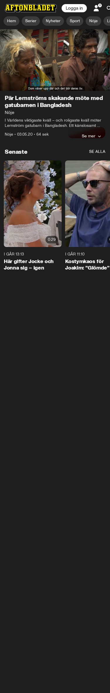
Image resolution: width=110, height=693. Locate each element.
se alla (97, 151)
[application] (55, 60)
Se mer (88, 136)
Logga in (74, 8)
